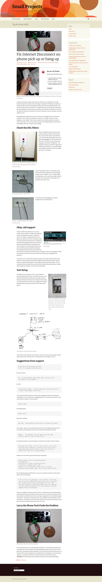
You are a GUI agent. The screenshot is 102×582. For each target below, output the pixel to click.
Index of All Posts (28, 19)
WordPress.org (72, 36)
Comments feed (72, 33)
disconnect (44, 62)
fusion (52, 62)
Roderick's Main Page (73, 85)
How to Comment (16, 19)
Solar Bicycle (72, 87)
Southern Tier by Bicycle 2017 (75, 89)
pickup (25, 64)
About (53, 19)
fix (50, 62)
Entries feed (71, 31)
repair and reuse (33, 62)
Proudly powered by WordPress (19, 579)
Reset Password (45, 19)
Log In (36, 19)
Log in (70, 29)
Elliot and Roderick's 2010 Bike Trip (76, 82)
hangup (56, 62)
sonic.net (30, 64)
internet (18, 64)
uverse (33, 64)
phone (22, 64)
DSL (48, 62)
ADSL (40, 62)
